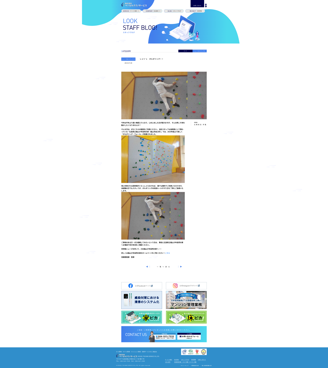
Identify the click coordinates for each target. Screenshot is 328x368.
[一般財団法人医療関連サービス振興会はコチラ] (197, 351)
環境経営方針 (195, 365)
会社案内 (176, 359)
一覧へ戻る (164, 267)
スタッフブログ (185, 359)
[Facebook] (206, 6)
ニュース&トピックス (199, 51)
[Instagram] (206, 4)
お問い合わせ (202, 359)
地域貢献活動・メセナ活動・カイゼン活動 (185, 362)
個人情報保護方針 (207, 365)
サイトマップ (185, 365)
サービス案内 (168, 359)
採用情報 (193, 359)
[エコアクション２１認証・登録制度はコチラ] (190, 351)
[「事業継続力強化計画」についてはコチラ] (203, 351)
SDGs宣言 (167, 362)
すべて (185, 51)
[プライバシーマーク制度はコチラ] (184, 351)
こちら (167, 253)
